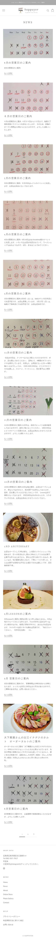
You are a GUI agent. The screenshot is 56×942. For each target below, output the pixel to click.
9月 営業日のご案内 (16, 678)
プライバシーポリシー (11, 916)
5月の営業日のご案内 (17, 178)
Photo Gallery (8, 898)
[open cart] (52, 10)
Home (5, 882)
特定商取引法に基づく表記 (13, 920)
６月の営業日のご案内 (18, 116)
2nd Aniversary (17, 546)
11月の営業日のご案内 (18, 419)
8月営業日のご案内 (16, 808)
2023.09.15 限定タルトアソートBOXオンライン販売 (28, 2)
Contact (6, 902)
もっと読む (8, 73)
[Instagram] (4, 868)
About (5, 890)
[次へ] (34, 834)
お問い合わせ (8, 925)
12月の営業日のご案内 (18, 352)
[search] (48, 10)
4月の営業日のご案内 (17, 234)
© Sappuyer (28, 936)
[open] (3, 10)
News (5, 886)
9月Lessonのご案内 (17, 613)
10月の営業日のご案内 (18, 481)
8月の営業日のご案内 (17, 62)
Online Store (8, 894)
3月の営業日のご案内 (17, 293)
